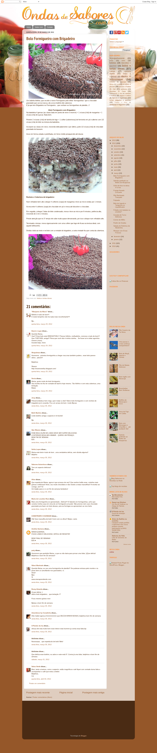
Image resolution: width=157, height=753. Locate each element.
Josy (33, 398)
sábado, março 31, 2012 (40, 659)
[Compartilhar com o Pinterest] (46, 295)
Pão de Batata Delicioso (124, 366)
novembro (118, 149)
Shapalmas (35, 352)
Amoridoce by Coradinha (41, 613)
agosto (116, 158)
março (116, 173)
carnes (112, 71)
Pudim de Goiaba (119, 223)
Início (29, 27)
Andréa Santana (37, 529)
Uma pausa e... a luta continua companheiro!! (124, 343)
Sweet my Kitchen (119, 502)
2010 (114, 246)
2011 (114, 243)
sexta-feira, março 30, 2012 (41, 406)
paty (33, 550)
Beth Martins (36, 413)
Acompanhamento (117, 58)
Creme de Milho (119, 220)
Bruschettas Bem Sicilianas (124, 389)
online (112, 552)
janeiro (116, 239)
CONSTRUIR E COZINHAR (41, 516)
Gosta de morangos (118, 513)
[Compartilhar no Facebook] (44, 295)
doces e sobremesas (120, 78)
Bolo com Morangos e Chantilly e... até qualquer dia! (125, 426)
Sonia (33, 378)
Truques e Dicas (121, 102)
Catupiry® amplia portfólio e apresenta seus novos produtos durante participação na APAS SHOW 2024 (120, 526)
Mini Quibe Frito (117, 497)
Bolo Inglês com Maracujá (125, 377)
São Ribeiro (36, 430)
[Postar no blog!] (40, 295)
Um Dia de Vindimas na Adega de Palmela (120, 505)
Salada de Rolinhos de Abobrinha (121, 227)
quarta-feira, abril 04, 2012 (41, 679)
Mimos (112, 84)
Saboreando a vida (116, 93)
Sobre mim (39, 27)
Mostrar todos (127, 544)
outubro (117, 152)
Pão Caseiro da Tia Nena (124, 331)
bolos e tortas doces (44, 298)
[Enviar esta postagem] (33, 295)
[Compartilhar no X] (42, 295)
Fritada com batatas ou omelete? (121, 211)
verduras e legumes (118, 105)
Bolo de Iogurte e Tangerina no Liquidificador (119, 205)
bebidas (113, 63)
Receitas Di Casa (118, 91)
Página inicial (66, 692)
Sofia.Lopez (36, 449)
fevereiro (117, 236)
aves (123, 60)
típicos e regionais (119, 98)
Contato (50, 27)
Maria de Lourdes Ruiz (40, 499)
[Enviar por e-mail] (37, 295)
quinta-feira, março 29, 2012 (41, 324)
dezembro (118, 146)
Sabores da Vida (118, 536)
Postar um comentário (37, 683)
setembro (117, 155)
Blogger (83, 736)
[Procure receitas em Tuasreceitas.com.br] (118, 486)
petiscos (124, 89)
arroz (111, 60)
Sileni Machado (37, 565)
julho (116, 161)
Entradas (112, 82)
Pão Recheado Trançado (118, 196)
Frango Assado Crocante (118, 191)
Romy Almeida (37, 589)
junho (116, 164)
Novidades (119, 84)
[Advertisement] (121, 120)
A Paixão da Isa (37, 626)
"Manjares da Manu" (39, 312)
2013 (114, 140)
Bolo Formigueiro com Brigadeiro (50, 38)
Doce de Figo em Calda (124, 412)
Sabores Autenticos (39, 464)
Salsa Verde (36, 666)
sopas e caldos (125, 95)
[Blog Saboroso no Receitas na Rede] (120, 481)
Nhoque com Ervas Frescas (120, 231)
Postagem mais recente (38, 692)
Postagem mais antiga (93, 692)
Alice (33, 479)
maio (116, 167)
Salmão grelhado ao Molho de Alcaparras (121, 181)
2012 (114, 143)
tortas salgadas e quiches (120, 100)
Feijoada (116, 200)
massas (123, 82)
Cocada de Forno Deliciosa (119, 216)
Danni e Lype (36, 331)
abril (115, 170)
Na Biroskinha (117, 495)
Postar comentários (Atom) (42, 697)
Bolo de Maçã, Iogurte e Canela (124, 355)
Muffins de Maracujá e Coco (123, 402)
